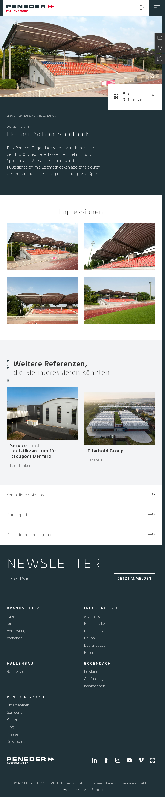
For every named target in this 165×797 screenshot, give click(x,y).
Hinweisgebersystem (73, 789)
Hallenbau (20, 663)
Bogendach (27, 116)
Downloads (16, 741)
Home (11, 116)
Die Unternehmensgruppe (30, 535)
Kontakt (78, 783)
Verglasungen (18, 631)
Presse (12, 734)
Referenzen (48, 116)
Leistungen (93, 671)
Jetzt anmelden (134, 578)
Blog (10, 727)
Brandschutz (23, 608)
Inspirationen (94, 686)
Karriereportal (18, 515)
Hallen (89, 653)
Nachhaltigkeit (95, 623)
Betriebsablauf (96, 631)
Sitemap (97, 789)
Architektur (93, 616)
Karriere (13, 720)
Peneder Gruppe (26, 697)
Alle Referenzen (134, 97)
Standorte (15, 712)
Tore (10, 623)
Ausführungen (96, 679)
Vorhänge (15, 638)
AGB (144, 783)
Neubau (90, 638)
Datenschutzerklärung (122, 783)
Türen (12, 616)
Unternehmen (18, 705)
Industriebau (101, 608)
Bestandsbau (94, 645)
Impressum (95, 783)
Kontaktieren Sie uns (25, 495)
